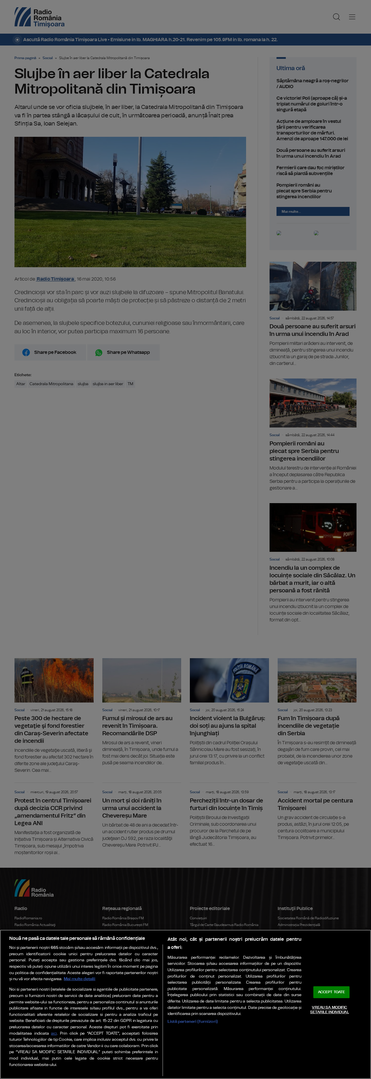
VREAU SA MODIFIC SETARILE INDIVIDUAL (329, 1010)
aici (54, 1034)
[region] (185, 1004)
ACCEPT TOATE (331, 992)
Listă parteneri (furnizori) (193, 1021)
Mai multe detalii (79, 979)
